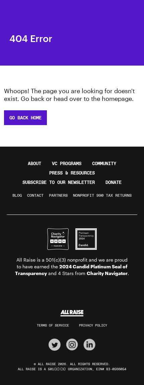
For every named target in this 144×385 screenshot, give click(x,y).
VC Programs (66, 163)
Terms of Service (53, 325)
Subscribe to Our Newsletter (58, 182)
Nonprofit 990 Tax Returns (102, 195)
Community (104, 163)
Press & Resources (72, 173)
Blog (17, 195)
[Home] (72, 313)
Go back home (25, 118)
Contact (35, 195)
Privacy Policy (93, 325)
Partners (58, 195)
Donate (113, 182)
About (34, 163)
